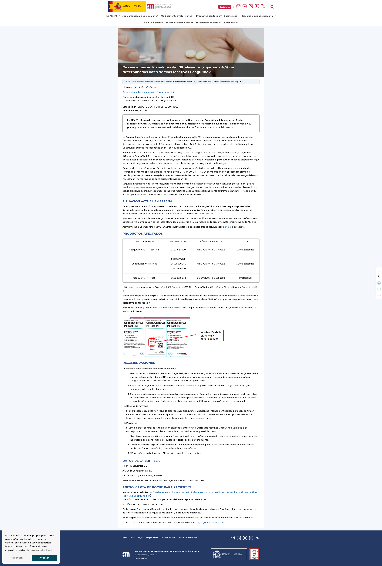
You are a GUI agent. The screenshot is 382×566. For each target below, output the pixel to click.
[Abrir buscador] (272, 7)
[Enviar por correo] (379, 289)
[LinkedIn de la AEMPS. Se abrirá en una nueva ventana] (244, 6)
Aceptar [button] (44, 557)
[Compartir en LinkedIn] (379, 283)
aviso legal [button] (46, 550)
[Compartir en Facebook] (379, 270)
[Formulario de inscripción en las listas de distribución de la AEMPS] (238, 6)
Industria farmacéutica (178, 22)
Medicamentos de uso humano (139, 16)
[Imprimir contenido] (379, 296)
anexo (228, 227)
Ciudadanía (228, 22)
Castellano (225, 7)
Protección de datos (189, 537)
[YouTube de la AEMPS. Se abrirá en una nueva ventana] (257, 6)
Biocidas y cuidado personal (257, 16)
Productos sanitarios (208, 16)
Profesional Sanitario (206, 22)
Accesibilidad (168, 537)
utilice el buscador (214, 522)
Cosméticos (230, 16)
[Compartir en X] (379, 277)
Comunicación (152, 22)
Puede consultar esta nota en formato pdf (146, 92)
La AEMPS (111, 16)
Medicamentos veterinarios (176, 16)
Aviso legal (137, 537)
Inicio (127, 82)
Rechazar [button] (17, 557)
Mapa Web (152, 537)
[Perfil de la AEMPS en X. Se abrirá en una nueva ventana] (263, 6)
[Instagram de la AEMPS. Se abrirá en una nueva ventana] (250, 6)
